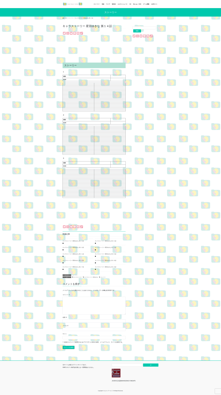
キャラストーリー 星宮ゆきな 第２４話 (105, 241)
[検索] (150, 365)
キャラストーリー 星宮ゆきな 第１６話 (105, 267)
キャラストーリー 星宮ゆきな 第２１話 (73, 254)
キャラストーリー (78, 277)
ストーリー (74, 275)
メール (65, 325)
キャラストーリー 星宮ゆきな (91, 277)
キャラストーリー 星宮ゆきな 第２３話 (73, 247)
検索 (137, 31)
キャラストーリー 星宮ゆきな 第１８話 (105, 260)
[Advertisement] (94, 49)
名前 (65, 317)
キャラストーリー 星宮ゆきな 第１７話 (73, 267)
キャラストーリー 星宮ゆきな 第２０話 (105, 254)
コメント (66, 294)
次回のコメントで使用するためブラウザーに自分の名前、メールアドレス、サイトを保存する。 (93, 342)
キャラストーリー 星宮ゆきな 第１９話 (73, 260)
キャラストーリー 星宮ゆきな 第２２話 (105, 247)
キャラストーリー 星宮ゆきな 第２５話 (73, 241)
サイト (65, 334)
